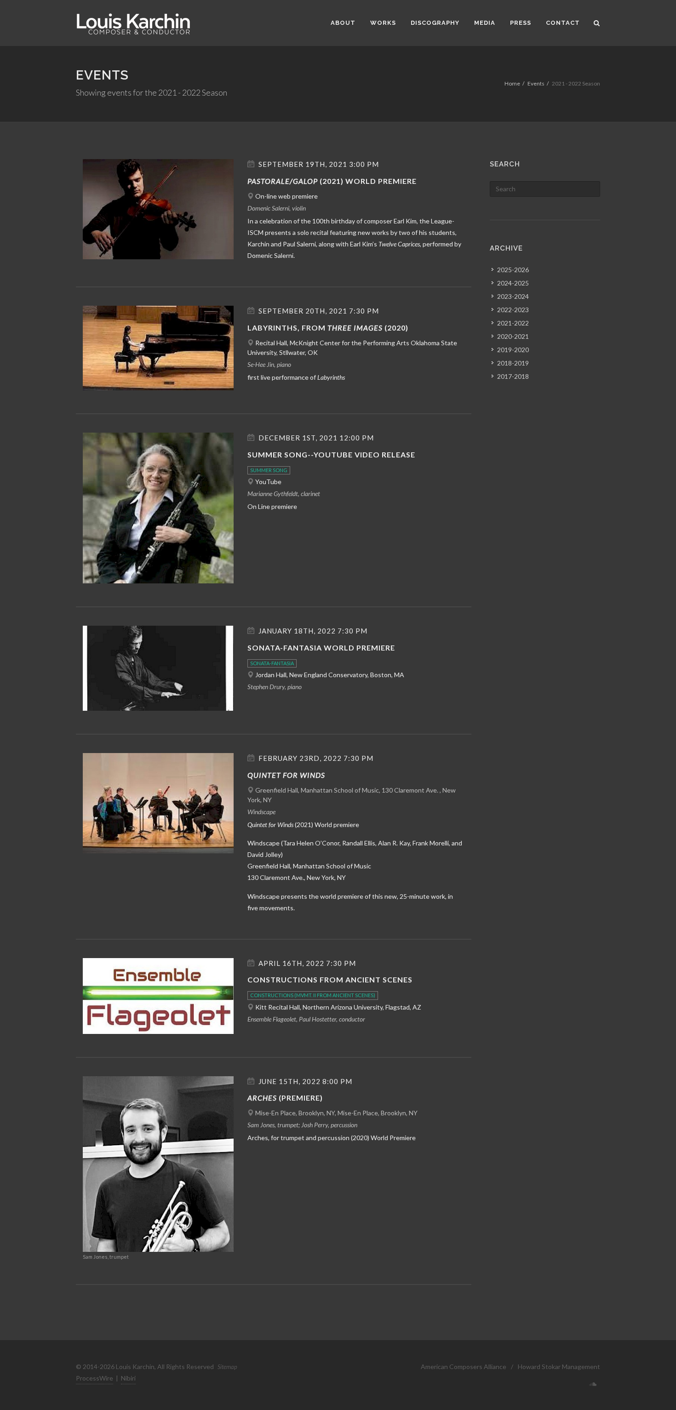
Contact (563, 22)
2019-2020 (513, 350)
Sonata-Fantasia (272, 663)
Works (383, 22)
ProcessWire (94, 1378)
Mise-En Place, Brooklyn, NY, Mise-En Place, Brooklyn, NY (336, 1113)
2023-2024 (513, 296)
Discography (435, 22)
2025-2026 (513, 270)
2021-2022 (513, 323)
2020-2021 (513, 336)
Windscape (261, 812)
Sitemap (227, 1366)
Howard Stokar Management (559, 1366)
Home (512, 83)
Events (535, 83)
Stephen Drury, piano (274, 687)
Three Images (355, 327)
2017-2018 (513, 376)
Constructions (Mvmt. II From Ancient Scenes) (312, 995)
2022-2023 (513, 310)
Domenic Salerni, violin (276, 208)
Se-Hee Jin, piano (269, 364)
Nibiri (128, 1378)
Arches (262, 1097)
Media (484, 22)
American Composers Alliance (463, 1366)
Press (520, 22)
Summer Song (268, 470)
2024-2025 (513, 283)
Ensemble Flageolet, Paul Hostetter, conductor (306, 1019)
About (343, 22)
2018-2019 (513, 363)
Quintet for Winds (286, 775)
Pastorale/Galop (282, 181)
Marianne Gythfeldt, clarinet (283, 493)
